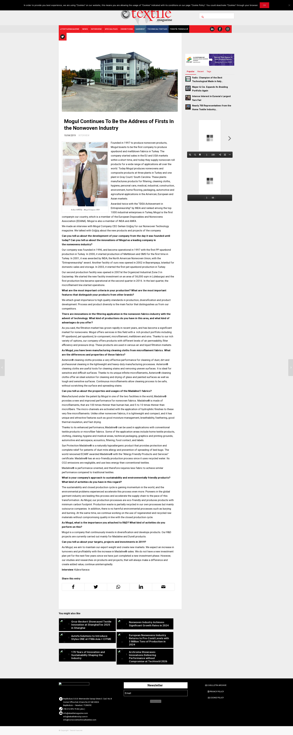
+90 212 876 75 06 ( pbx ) (74, 709)
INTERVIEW (84, 135)
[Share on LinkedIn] (141, 587)
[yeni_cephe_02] (120, 73)
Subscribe (155, 701)
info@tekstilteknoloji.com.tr (75, 716)
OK (264, 5)
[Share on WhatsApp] (118, 587)
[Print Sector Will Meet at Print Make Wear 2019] (2, 367)
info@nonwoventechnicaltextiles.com (79, 720)
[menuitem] (70, 29)
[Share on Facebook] (73, 587)
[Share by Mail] (163, 587)
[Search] (216, 16)
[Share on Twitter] (96, 587)
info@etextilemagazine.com (75, 713)
